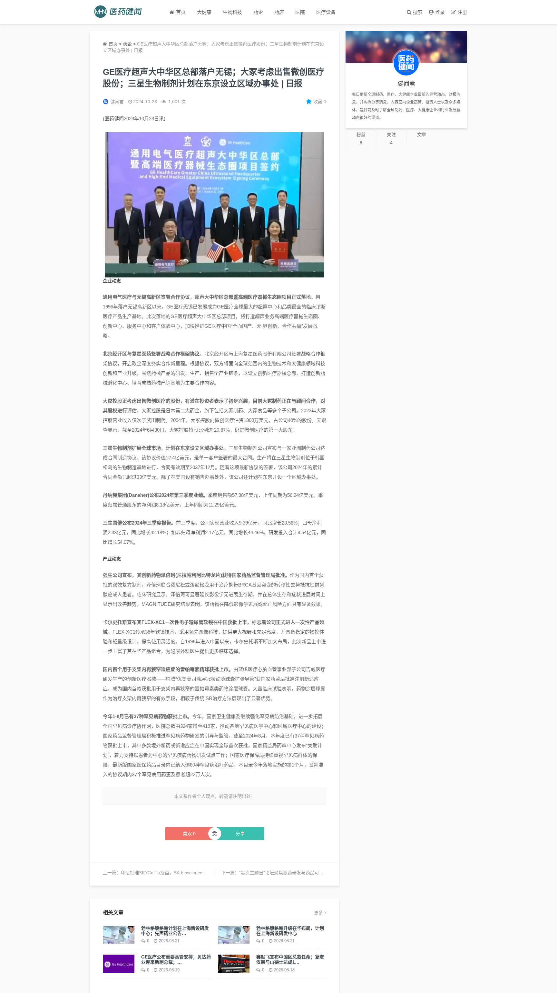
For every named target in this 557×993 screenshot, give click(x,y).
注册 (462, 12)
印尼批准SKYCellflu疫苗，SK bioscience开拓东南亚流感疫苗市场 (186, 872)
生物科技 (232, 12)
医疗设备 (326, 12)
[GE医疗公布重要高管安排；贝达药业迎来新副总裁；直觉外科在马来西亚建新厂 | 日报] (119, 963)
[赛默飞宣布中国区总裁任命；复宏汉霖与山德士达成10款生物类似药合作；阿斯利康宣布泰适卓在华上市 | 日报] (234, 963)
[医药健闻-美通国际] (120, 12)
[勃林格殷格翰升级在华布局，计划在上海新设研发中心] (234, 934)
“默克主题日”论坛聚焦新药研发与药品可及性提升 (288, 872)
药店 (279, 12)
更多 (318, 912)
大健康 (204, 12)
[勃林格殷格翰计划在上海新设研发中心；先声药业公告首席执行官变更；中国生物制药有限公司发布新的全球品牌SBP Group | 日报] (119, 934)
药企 (258, 12)
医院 (300, 12)
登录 (440, 12)
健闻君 (117, 101)
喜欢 (189, 833)
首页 (113, 43)
